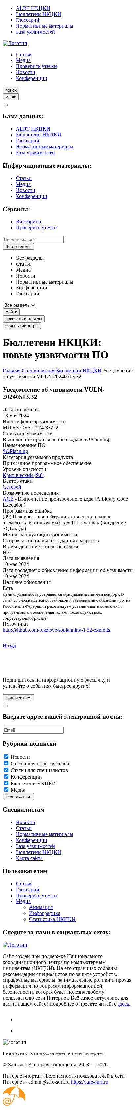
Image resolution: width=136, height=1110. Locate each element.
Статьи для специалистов (39, 770)
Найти (11, 311)
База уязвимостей (35, 32)
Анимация (41, 907)
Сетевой (12, 487)
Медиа (23, 60)
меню (10, 97)
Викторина (28, 221)
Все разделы (18, 246)
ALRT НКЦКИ (33, 8)
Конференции (31, 78)
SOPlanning (15, 451)
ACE (8, 499)
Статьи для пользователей (40, 763)
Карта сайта (29, 858)
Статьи (24, 54)
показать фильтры (23, 318)
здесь (123, 1004)
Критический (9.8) (23, 475)
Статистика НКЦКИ (52, 919)
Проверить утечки (36, 66)
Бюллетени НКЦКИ (38, 14)
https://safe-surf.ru (89, 1082)
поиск (11, 90)
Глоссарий (27, 20)
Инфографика (44, 913)
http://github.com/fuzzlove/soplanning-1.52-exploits (56, 629)
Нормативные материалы (44, 26)
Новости (25, 72)
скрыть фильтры (21, 325)
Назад (9, 645)
